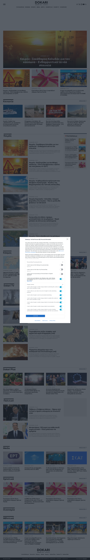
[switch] (61, 265)
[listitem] (45, 262)
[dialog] (45, 280)
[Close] (68, 239)
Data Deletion (37, 320)
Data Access (45, 320)
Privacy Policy (52, 320)
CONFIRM (35, 315)
